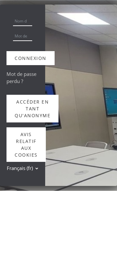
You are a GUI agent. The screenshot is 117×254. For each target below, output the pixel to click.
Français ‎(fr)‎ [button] (20, 168)
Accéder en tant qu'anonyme (32, 109)
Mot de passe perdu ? (21, 77)
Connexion (30, 58)
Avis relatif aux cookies (26, 144)
